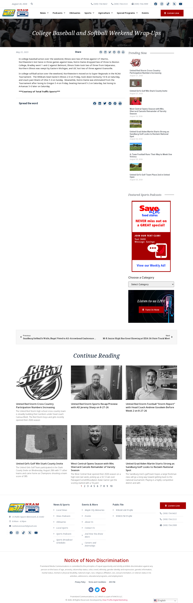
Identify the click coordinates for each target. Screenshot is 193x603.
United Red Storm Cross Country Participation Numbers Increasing (145, 71)
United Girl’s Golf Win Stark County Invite (148, 91)
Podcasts (57, 12)
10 (111, 486)
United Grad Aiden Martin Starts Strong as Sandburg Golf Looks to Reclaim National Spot (149, 134)
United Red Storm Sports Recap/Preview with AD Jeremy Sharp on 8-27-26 (94, 405)
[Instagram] (161, 3)
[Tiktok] (168, 3)
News (43, 12)
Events (145, 12)
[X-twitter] (174, 3)
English (161, 600)
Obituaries (74, 12)
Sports (87, 12)
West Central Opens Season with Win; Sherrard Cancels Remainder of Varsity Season (148, 111)
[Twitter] (97, 589)
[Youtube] (180, 3)
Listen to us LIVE (151, 301)
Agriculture (104, 12)
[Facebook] (155, 3)
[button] (31, 3)
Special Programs (126, 12)
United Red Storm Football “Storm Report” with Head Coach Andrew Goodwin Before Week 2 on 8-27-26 (150, 407)
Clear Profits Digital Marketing (114, 600)
